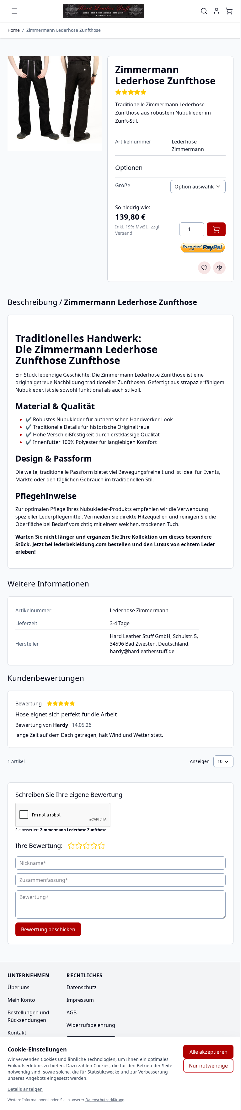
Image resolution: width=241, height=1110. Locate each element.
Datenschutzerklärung (104, 1099)
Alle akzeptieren (209, 1051)
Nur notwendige (208, 1065)
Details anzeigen (25, 1089)
